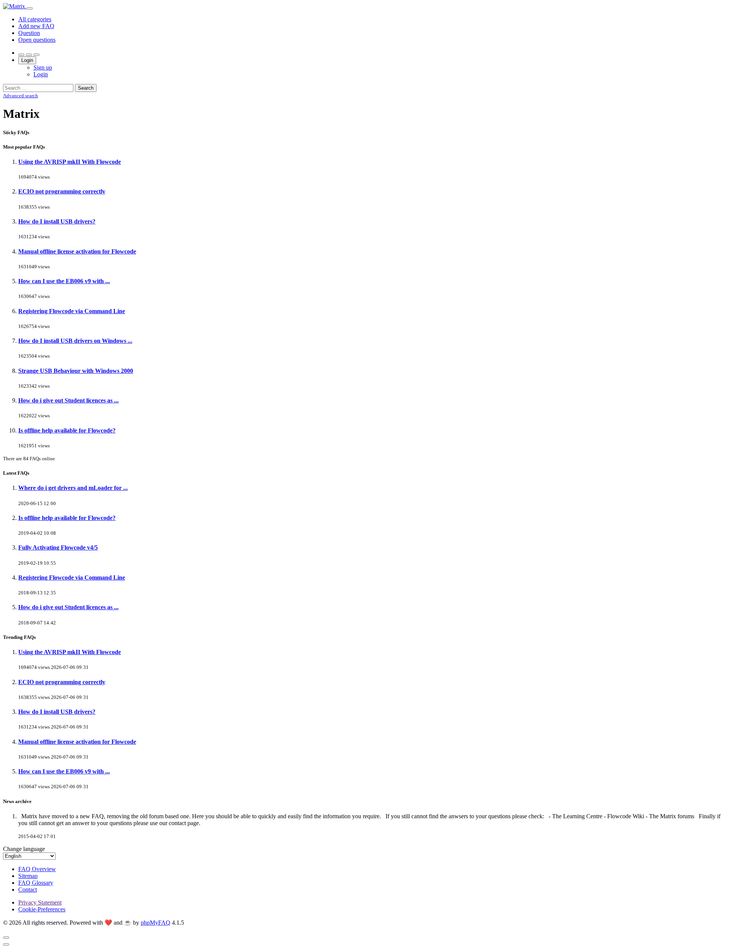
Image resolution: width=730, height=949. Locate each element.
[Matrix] (15, 6)
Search (86, 88)
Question (29, 33)
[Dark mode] (29, 55)
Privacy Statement (40, 902)
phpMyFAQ (155, 922)
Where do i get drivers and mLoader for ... (73, 488)
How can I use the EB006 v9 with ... (64, 281)
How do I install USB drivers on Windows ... (75, 340)
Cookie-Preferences (41, 909)
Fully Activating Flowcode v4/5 (58, 547)
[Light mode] (21, 55)
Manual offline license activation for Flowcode (77, 251)
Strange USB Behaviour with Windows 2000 (75, 371)
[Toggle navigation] (30, 8)
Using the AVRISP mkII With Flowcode (69, 161)
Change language (24, 849)
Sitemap (28, 876)
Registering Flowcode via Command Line (71, 311)
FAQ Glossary (35, 882)
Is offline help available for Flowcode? (67, 430)
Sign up (42, 67)
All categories (34, 19)
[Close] (6, 937)
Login (27, 60)
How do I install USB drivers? (56, 221)
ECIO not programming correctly (61, 191)
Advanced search (20, 95)
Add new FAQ (36, 26)
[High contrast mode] (36, 55)
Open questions (37, 39)
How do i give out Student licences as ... (68, 400)
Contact (27, 889)
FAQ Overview (37, 869)
